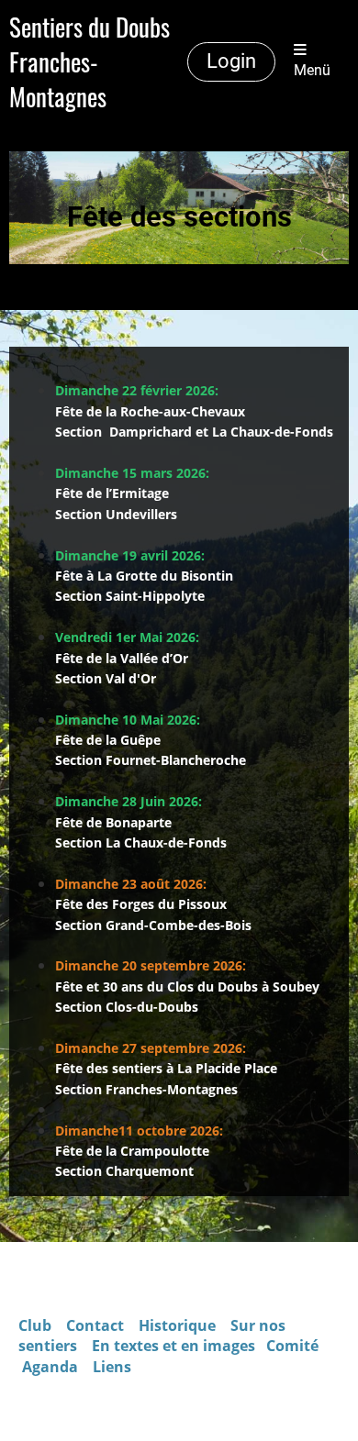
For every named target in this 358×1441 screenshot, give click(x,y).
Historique (177, 1325)
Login (231, 61)
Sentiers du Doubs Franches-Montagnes (89, 62)
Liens (112, 1367)
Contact (97, 1325)
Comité (294, 1346)
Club (34, 1325)
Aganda (50, 1367)
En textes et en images (173, 1346)
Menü (312, 70)
